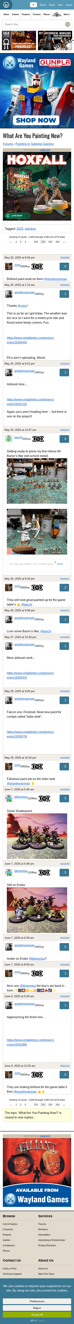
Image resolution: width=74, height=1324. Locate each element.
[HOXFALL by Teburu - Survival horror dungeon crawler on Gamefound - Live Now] (37, 220)
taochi (18, 437)
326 (58, 242)
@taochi (26, 604)
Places (46, 14)
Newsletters (44, 1234)
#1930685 (64, 691)
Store (43, 4)
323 (36, 242)
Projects (26, 14)
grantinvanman (24, 292)
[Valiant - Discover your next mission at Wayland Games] (37, 1206)
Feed (52, 4)
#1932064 (64, 789)
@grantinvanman (55, 279)
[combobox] (37, 24)
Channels (8, 1229)
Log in (68, 4)
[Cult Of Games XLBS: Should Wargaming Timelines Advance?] (19, 42)
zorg (17, 264)
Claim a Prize (10, 1268)
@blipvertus (37, 958)
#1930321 (64, 610)
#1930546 (64, 637)
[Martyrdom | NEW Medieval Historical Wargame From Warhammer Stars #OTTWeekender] (55, 42)
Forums (37, 14)
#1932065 (64, 863)
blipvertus (21, 796)
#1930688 (64, 757)
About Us (43, 1268)
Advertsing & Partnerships (51, 1240)
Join (60, 4)
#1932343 (64, 1066)
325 (50, 242)
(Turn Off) (45, 150)
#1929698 (64, 257)
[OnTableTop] (6, 5)
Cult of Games (10, 1224)
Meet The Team (46, 1274)
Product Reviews (47, 1245)
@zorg (22, 305)
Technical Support (12, 1274)
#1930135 (64, 363)
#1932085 (64, 964)
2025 (20, 228)
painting (30, 228)
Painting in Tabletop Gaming (35, 144)
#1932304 (64, 996)
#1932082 (64, 938)
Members (43, 1229)
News (6, 14)
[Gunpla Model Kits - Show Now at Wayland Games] (37, 90)
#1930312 (64, 578)
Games (15, 14)
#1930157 (64, 430)
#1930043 (64, 285)
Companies (9, 1245)
